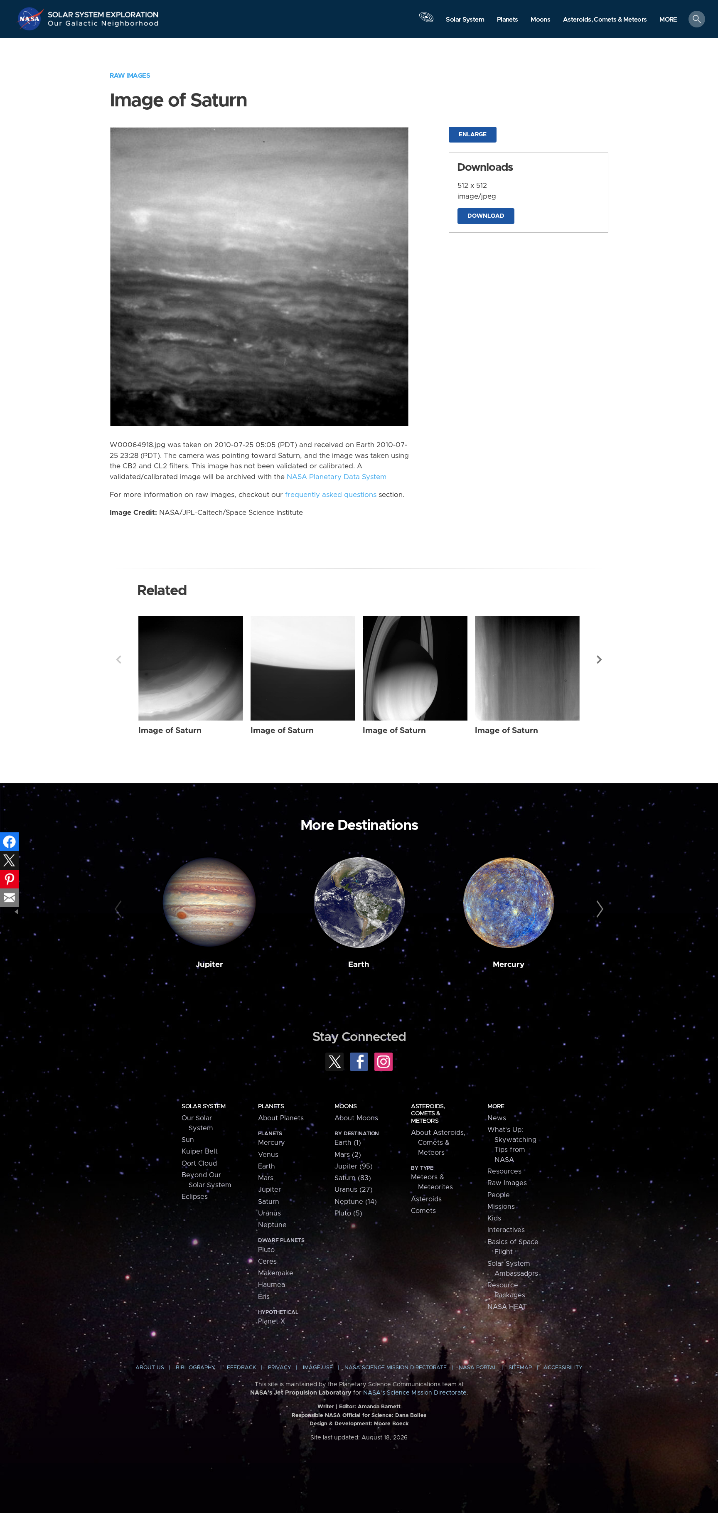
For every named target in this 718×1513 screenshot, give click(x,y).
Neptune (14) (355, 1201)
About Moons (356, 1118)
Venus (268, 1154)
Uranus (269, 1213)
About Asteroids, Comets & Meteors (438, 1142)
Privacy (279, 1367)
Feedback (241, 1367)
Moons (345, 1106)
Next (599, 659)
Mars (265, 1178)
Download (485, 216)
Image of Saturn (170, 730)
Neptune (272, 1225)
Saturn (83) (352, 1178)
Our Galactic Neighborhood (103, 25)
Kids (494, 1218)
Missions (501, 1206)
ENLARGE (473, 135)
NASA (31, 19)
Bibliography (195, 1367)
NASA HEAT (507, 1307)
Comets (423, 1211)
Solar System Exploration (103, 12)
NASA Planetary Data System (336, 477)
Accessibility (563, 1367)
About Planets (281, 1118)
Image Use (318, 1367)
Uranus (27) (353, 1189)
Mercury (508, 965)
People (498, 1195)
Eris (264, 1297)
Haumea (271, 1285)
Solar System (203, 1106)
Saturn (268, 1201)
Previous (118, 659)
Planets (271, 1106)
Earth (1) (347, 1142)
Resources (504, 1171)
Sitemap (520, 1367)
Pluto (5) (348, 1213)
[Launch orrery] (426, 21)
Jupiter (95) (353, 1166)
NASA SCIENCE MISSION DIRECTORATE (395, 1367)
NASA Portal (478, 1367)
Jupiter (209, 965)
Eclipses (195, 1196)
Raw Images (130, 76)
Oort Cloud (199, 1163)
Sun (188, 1140)
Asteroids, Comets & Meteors (428, 1113)
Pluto (266, 1250)
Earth (358, 965)
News (496, 1118)
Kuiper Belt (200, 1151)
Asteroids (426, 1199)
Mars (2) (347, 1154)
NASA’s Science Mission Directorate (415, 1393)
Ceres (267, 1261)
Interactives (506, 1230)
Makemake (275, 1273)
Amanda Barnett (379, 1407)
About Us (149, 1367)
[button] (668, 19)
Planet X (271, 1321)
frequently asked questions (330, 495)
